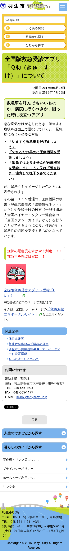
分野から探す (35, 45)
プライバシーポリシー (18, 469)
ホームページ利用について (21, 478)
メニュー (63, 7)
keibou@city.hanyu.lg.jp (31, 397)
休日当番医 (16, 339)
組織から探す (35, 37)
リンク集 (9, 487)
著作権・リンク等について (21, 460)
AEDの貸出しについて (24, 359)
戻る (34, 419)
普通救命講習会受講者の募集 (28, 344)
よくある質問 (35, 28)
